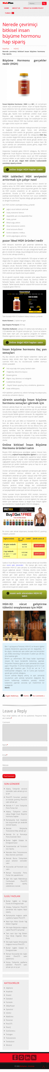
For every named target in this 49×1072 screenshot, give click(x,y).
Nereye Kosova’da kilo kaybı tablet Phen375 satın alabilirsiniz (16, 956)
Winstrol (9, 1045)
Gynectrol (9, 1009)
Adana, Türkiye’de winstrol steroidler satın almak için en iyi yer (16, 791)
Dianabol (9, 999)
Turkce (8, 13)
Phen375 (9, 1024)
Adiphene (9, 988)
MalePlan (6, 49)
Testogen (9, 1034)
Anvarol (8, 995)
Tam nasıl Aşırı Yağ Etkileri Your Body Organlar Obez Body (16, 935)
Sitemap (31, 1066)
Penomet (9, 1020)
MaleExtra (9, 1016)
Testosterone (11, 1038)
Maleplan (23, 1066)
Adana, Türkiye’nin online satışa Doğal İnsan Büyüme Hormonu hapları (16, 814)
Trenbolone (10, 1041)
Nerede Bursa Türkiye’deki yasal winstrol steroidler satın (16, 860)
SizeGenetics (10, 1031)
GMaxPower (10, 1006)
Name (5, 745)
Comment (6, 722)
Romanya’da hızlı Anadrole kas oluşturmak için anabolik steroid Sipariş (16, 822)
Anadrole (9, 991)
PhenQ (8, 1027)
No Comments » (39, 696)
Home (6, 8)
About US (16, 8)
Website (5, 765)
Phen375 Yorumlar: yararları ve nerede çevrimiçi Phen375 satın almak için (16, 799)
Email (4, 755)
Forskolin (9, 1002)
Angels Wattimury (11, 696)
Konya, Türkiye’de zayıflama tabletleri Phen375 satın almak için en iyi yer (16, 964)
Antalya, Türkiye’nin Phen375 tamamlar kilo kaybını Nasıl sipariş (16, 909)
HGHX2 (16, 49)
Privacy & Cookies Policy (33, 8)
